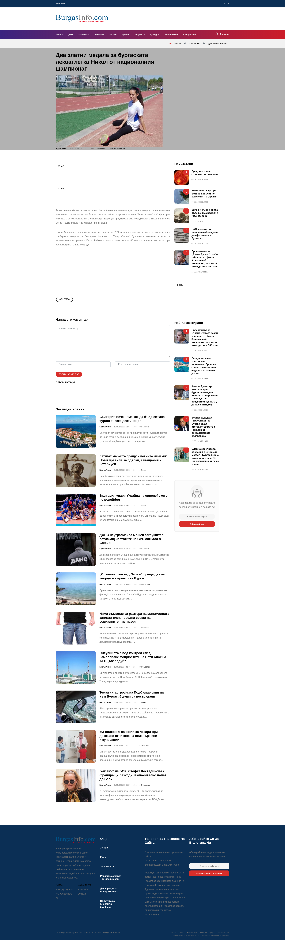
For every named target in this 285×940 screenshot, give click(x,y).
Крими (125, 34)
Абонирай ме (197, 524)
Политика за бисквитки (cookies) (107, 904)
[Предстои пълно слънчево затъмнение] (181, 177)
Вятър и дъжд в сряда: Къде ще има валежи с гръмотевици (204, 213)
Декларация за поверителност (186, 936)
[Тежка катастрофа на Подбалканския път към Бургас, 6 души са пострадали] (76, 707)
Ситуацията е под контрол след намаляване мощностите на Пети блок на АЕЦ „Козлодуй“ (132, 657)
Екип (103, 857)
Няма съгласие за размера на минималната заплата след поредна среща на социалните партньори (134, 617)
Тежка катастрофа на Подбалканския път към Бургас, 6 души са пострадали (132, 694)
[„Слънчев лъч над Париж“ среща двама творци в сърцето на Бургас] (76, 588)
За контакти (107, 866)
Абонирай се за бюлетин (209, 873)
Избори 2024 (189, 34)
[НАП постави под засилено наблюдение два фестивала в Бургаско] (181, 235)
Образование (171, 34)
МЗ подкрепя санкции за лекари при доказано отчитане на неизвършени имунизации (128, 736)
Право (144, 470)
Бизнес (113, 34)
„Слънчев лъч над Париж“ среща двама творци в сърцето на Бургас (132, 576)
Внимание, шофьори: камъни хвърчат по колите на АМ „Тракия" (204, 193)
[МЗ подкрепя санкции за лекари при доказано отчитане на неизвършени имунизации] (76, 746)
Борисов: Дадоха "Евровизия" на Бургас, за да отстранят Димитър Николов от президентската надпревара (203, 426)
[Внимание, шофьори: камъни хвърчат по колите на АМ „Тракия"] (181, 196)
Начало (59, 34)
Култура (154, 34)
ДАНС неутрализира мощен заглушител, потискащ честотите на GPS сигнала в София (131, 539)
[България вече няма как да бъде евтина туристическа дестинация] (76, 431)
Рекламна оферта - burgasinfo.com (214, 933)
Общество (99, 34)
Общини (138, 34)
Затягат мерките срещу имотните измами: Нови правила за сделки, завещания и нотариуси (133, 460)
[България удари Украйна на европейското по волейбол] (76, 510)
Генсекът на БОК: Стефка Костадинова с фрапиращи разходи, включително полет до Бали (132, 775)
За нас (104, 847)
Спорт (144, 506)
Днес (70, 34)
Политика (84, 34)
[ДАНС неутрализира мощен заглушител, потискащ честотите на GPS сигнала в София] (76, 549)
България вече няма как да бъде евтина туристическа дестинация (132, 419)
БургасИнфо (61, 149)
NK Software (115, 933)
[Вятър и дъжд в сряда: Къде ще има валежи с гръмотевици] (181, 215)
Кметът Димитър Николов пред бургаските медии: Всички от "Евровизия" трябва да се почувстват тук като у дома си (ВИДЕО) (205, 395)
